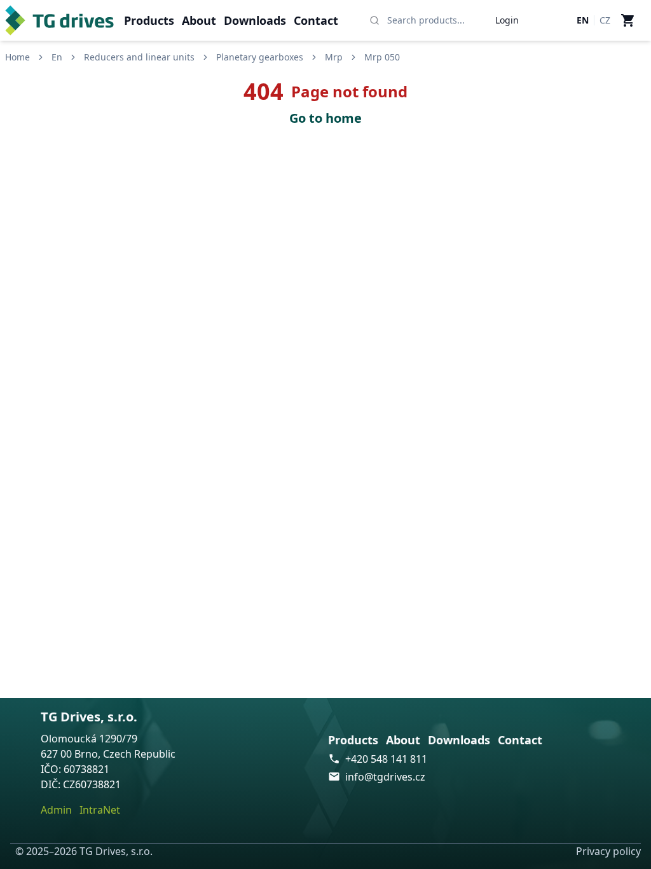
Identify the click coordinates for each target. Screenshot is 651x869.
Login (507, 20)
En (56, 57)
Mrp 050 (382, 57)
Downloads (255, 20)
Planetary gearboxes (259, 57)
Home (17, 57)
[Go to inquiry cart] (628, 20)
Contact (316, 20)
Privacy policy (608, 851)
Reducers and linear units (139, 57)
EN (583, 20)
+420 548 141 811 (386, 759)
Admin (56, 810)
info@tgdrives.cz (385, 777)
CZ (605, 20)
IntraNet (99, 810)
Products (149, 20)
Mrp (334, 57)
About (199, 20)
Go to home (325, 118)
